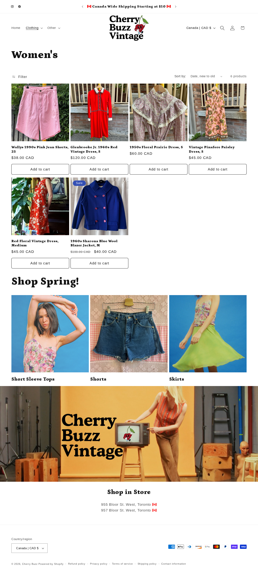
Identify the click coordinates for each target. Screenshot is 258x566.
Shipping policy (147, 563)
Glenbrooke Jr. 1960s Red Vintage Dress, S (94, 149)
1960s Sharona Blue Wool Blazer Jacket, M (94, 243)
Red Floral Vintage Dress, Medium (35, 243)
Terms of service (122, 563)
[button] (34, 28)
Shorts (98, 379)
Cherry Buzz (30, 563)
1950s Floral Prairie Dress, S (156, 147)
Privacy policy (98, 563)
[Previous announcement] (82, 6)
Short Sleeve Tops (33, 379)
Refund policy (76, 563)
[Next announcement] (176, 6)
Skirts (176, 379)
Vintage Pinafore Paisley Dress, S (212, 149)
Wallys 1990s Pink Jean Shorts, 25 (40, 149)
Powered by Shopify (50, 563)
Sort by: (180, 76)
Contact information (173, 563)
